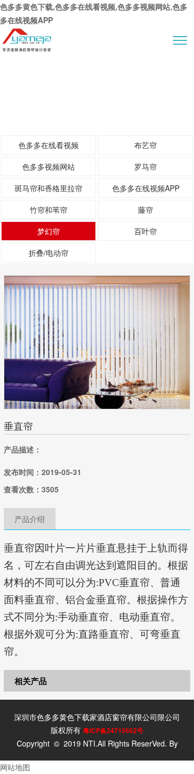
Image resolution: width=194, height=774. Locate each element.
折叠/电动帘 (48, 252)
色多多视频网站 (48, 166)
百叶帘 (145, 231)
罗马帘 (145, 166)
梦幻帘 (48, 231)
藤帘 (145, 209)
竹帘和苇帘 (48, 209)
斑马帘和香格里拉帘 (48, 188)
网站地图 (15, 767)
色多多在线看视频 (48, 145)
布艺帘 (145, 145)
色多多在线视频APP (145, 188)
